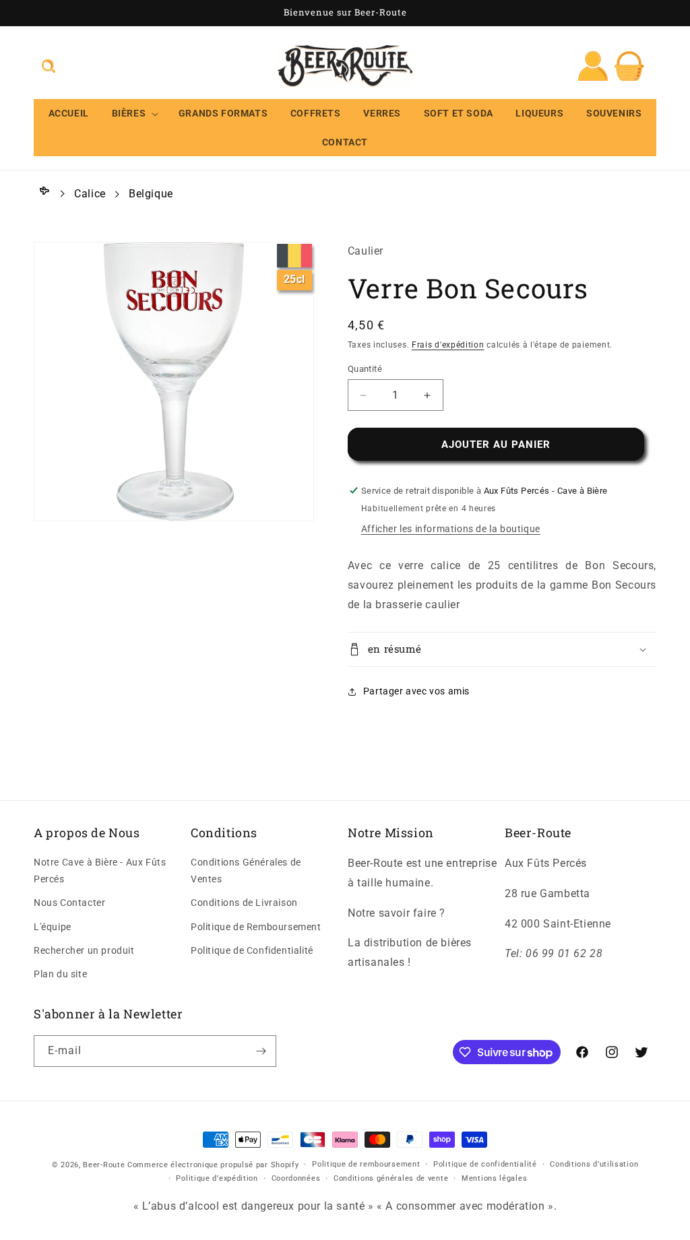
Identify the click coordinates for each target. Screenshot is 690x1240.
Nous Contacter (69, 902)
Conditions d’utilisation (594, 1164)
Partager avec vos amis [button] (416, 691)
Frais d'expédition (448, 345)
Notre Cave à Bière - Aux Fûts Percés (100, 870)
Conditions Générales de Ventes (246, 870)
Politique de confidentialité (485, 1164)
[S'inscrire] (261, 1051)
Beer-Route (104, 1165)
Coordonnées (296, 1178)
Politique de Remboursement (256, 926)
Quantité (365, 369)
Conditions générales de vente (391, 1178)
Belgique (151, 193)
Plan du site (60, 974)
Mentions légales (494, 1178)
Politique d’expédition (216, 1178)
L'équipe (52, 926)
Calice (90, 193)
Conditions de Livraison (244, 902)
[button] (48, 66)
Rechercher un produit (84, 950)
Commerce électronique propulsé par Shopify (213, 1165)
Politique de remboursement (366, 1164)
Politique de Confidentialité (252, 950)
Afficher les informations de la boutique (450, 528)
